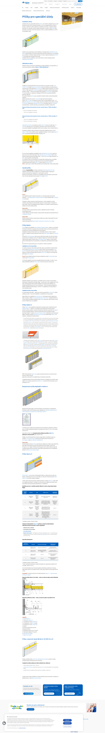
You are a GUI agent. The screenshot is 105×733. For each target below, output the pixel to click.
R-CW (29, 344)
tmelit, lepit (37, 261)
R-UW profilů (37, 98)
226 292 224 (34, 2)
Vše (22, 7)
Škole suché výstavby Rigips (33, 449)
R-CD (36, 621)
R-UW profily (35, 90)
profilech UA (40, 380)
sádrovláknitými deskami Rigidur (41, 227)
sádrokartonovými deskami (45, 154)
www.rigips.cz (25, 440)
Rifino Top (38, 162)
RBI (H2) (42, 341)
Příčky (41, 7)
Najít (81, 1)
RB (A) (40, 176)
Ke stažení (50, 1)
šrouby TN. (49, 348)
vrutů (28, 327)
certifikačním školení (26, 214)
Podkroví (72, 7)
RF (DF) (46, 176)
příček (40, 23)
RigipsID (65, 1)
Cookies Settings (67, 726)
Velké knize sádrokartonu (37, 440)
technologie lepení (31, 236)
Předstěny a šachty (65, 7)
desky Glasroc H (29, 620)
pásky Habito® (43, 534)
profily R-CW (43, 125)
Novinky (26, 7)
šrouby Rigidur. (30, 253)
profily (53, 28)
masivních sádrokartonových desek (40, 659)
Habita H (56, 310)
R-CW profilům (52, 256)
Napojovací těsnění (27, 635)
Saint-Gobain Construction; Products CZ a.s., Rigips (43, 221)
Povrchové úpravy (27, 531)
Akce (31, 7)
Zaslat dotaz (41, 2)
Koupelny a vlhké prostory (26, 10)
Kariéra (55, 1)
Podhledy (36, 7)
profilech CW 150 (50, 170)
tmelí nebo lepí (39, 296)
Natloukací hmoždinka (27, 633)
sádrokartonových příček (34, 249)
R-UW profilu (48, 91)
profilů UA (31, 320)
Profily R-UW (25, 87)
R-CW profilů (44, 348)
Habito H (27, 307)
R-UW (54, 85)
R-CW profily (24, 103)
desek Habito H (38, 326)
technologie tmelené (42, 239)
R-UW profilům (31, 257)
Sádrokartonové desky (27, 125)
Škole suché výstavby (36, 678)
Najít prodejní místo (49, 693)
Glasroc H (51, 480)
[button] (4, 723)
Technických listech (31, 438)
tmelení (47, 156)
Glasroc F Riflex (28, 100)
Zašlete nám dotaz (28, 693)
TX (28, 347)
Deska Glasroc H (26, 618)
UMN (35, 319)
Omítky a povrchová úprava (55, 7)
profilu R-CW (43, 252)
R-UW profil (39, 88)
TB (40, 320)
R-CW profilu (54, 103)
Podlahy (46, 7)
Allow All (67, 720)
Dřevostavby (78, 7)
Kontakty (60, 1)
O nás (46, 1)
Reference (48, 10)
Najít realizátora (69, 693)
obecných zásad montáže (40, 313)
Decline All (67, 723)
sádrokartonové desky (31, 101)
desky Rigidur (46, 233)
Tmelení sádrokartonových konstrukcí (40, 297)
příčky (41, 299)
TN (42, 667)
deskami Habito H (26, 308)
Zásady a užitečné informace (39, 10)
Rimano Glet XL (49, 162)
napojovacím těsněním (36, 87)
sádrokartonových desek (27, 59)
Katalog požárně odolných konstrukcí (36, 197)
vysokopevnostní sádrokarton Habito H (38, 411)
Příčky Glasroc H (25, 475)
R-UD (36, 624)
